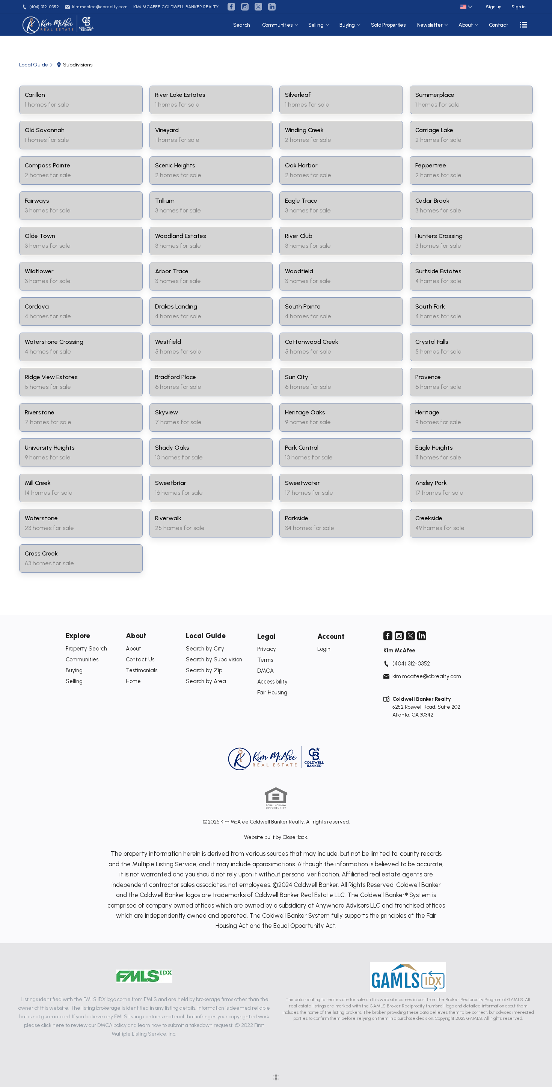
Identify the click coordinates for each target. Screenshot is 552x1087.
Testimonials (141, 670)
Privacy (266, 649)
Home (133, 681)
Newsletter (430, 25)
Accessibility (272, 681)
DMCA (265, 670)
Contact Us (140, 659)
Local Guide (206, 635)
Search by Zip (204, 670)
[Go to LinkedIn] (272, 7)
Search (241, 25)
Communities (277, 25)
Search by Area (206, 681)
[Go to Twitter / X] (258, 7)
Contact (498, 25)
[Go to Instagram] (245, 7)
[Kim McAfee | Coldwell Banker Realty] (276, 758)
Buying (347, 25)
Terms (265, 659)
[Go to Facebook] (231, 7)
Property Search (86, 648)
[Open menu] (523, 24)
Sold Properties (388, 25)
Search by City (205, 648)
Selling (316, 25)
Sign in (518, 6)
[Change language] (466, 6)
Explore (78, 635)
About (465, 25)
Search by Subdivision (214, 659)
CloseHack (294, 837)
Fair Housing (272, 692)
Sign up (493, 6)
